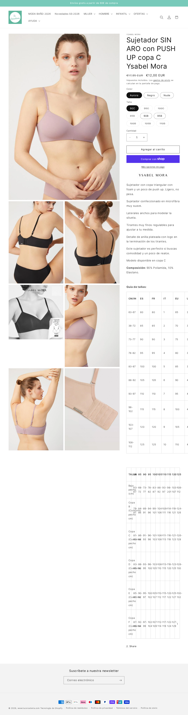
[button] (89, 13)
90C (132, 108)
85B (134, 116)
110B (164, 124)
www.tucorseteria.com (29, 708)
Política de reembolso (77, 708)
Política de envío (149, 708)
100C (163, 109)
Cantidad (131, 130)
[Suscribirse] (120, 680)
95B (159, 115)
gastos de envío (161, 80)
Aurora (134, 95)
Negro (151, 95)
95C (148, 109)
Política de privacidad (102, 708)
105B (150, 124)
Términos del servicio (126, 708)
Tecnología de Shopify (51, 708)
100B (135, 124)
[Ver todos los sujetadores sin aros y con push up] (153, 177)
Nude (167, 95)
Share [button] (132, 646)
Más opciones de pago (153, 167)
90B (146, 115)
